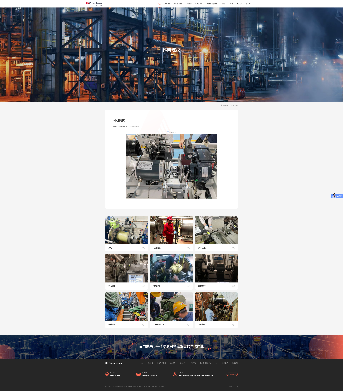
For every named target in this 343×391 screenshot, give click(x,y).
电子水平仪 (198, 4)
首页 (159, 4)
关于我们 (239, 4)
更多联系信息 (232, 374)
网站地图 (161, 386)
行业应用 (224, 4)
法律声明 (154, 386)
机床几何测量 (178, 4)
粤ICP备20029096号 (144, 386)
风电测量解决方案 (211, 4)
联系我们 (249, 4)
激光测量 (167, 4)
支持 (231, 4)
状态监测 (189, 4)
